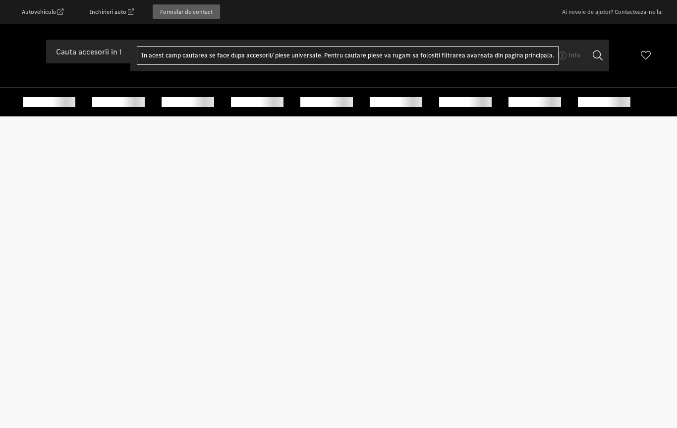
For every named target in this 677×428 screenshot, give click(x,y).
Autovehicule (39, 11)
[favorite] (646, 56)
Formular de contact (186, 11)
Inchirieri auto (109, 11)
